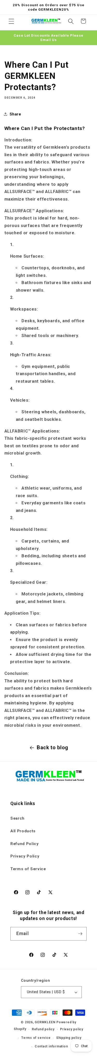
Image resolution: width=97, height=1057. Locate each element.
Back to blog (52, 748)
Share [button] (15, 114)
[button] (11, 21)
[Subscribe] (80, 934)
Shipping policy (68, 1038)
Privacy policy (71, 1029)
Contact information (51, 1046)
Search (17, 818)
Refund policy (43, 1029)
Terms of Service (28, 869)
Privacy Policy (24, 856)
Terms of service (35, 1038)
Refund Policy (24, 843)
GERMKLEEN (45, 1022)
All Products (23, 831)
